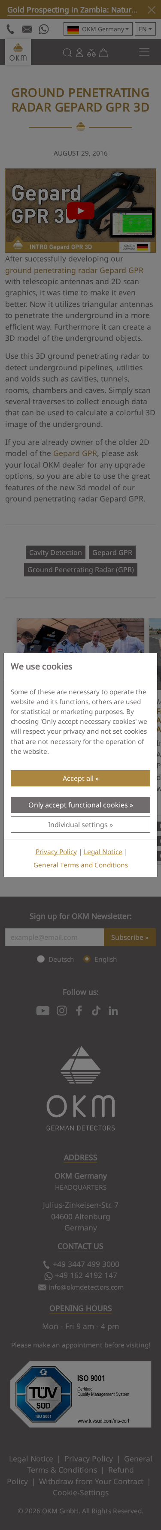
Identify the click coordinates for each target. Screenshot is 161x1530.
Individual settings (78, 824)
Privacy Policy (56, 851)
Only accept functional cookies (78, 805)
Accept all (78, 778)
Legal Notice (103, 851)
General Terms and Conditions (80, 865)
